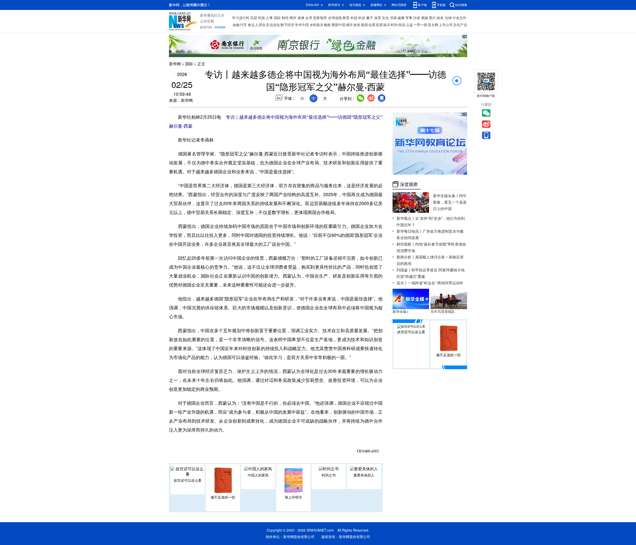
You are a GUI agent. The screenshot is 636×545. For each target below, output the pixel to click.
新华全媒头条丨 (446, 196)
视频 (424, 18)
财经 (285, 18)
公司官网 (207, 21)
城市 (349, 25)
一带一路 (420, 25)
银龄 (327, 25)
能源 (364, 25)
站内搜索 (461, 4)
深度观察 (409, 184)
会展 (371, 25)
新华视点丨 (406, 218)
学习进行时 (240, 18)
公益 (409, 25)
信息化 (275, 25)
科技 (354, 18)
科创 (361, 18)
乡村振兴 (316, 25)
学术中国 (302, 25)
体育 (377, 18)
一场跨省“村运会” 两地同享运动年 (435, 283)
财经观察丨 (406, 244)
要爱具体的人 (364, 475)
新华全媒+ (400, 311)
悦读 (401, 25)
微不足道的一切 (223, 497)
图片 (432, 18)
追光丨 (402, 283)
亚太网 (433, 25)
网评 (292, 18)
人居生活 (262, 25)
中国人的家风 (258, 475)
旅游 (356, 25)
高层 (253, 18)
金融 (236, 25)
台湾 (308, 18)
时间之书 (329, 475)
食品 (251, 25)
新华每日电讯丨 (410, 231)
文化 (385, 18)
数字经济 (287, 25)
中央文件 (459, 18)
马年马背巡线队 (443, 311)
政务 (440, 18)
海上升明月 (293, 497)
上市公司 (446, 25)
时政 (261, 18)
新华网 (175, 64)
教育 (346, 18)
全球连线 (335, 18)
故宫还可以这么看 (187, 480)
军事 (408, 18)
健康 (401, 18)
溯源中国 (338, 25)
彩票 (379, 25)
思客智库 (320, 18)
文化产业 (460, 25)
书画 (393, 18)
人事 (269, 18)
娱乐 (386, 25)
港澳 (300, 18)
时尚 (394, 25)
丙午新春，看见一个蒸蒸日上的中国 (450, 202)
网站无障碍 (399, 4)
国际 (277, 18)
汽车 (243, 25)
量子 (369, 18)
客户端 (422, 4)
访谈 (416, 18)
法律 (448, 18)
